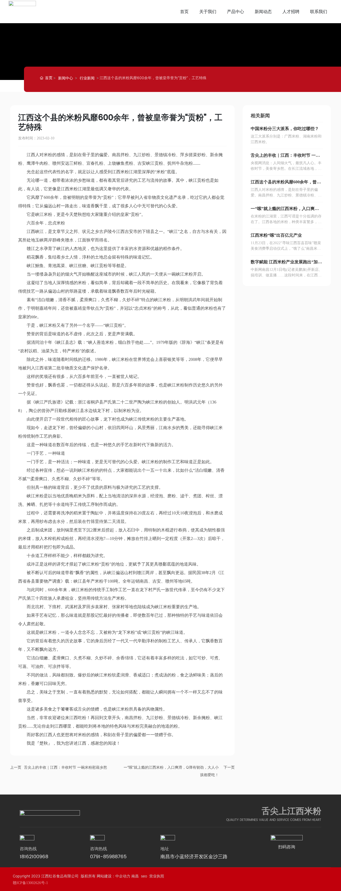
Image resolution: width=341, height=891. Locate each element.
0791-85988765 (108, 857)
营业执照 (156, 876)
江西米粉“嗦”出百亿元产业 (276, 235)
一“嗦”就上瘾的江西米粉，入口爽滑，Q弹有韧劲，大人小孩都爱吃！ (284, 210)
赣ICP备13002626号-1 (30, 883)
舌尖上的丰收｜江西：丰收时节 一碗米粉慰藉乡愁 (65, 767)
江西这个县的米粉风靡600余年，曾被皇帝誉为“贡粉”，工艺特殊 (286, 184)
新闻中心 (65, 78)
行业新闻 (87, 78)
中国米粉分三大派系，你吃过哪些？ (285, 128)
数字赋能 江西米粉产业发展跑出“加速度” (286, 264)
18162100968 (34, 857)
